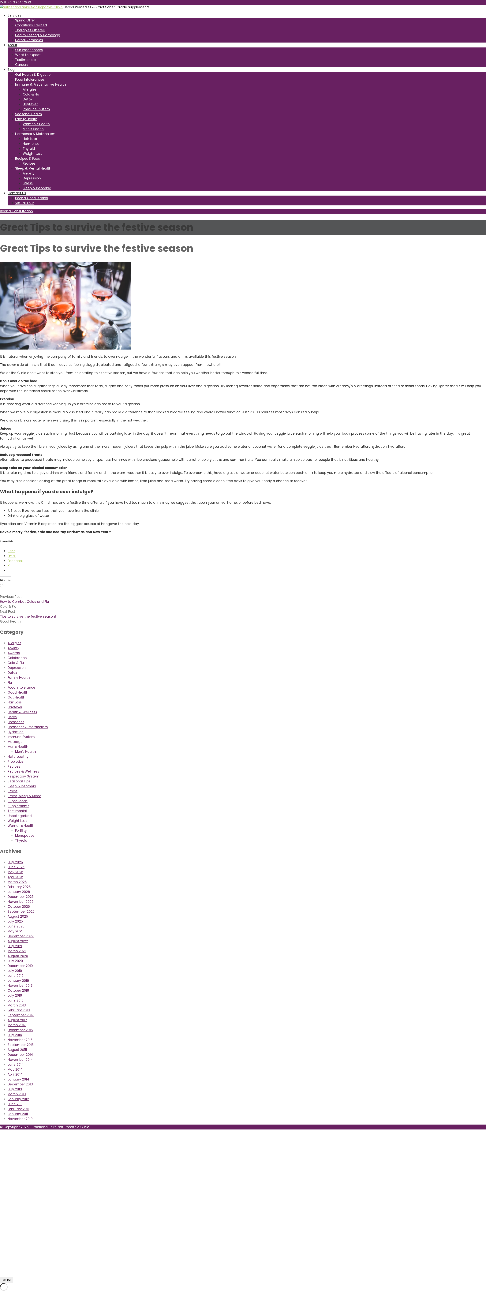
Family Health (26, 119)
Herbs (12, 717)
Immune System (36, 109)
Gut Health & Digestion (34, 74)
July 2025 (15, 921)
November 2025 (20, 901)
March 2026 (17, 882)
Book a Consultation (31, 198)
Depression (32, 178)
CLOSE (6, 1280)
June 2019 (16, 975)
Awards (14, 653)
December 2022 (21, 936)
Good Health (10, 621)
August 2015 (17, 1049)
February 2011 (18, 1109)
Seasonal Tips (19, 781)
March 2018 (17, 1005)
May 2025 (15, 931)
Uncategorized (20, 816)
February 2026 (19, 887)
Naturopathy (18, 756)
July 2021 (15, 946)
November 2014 (20, 1059)
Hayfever (30, 104)
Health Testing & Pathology (37, 35)
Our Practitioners (29, 50)
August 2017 (17, 1020)
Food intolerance (21, 687)
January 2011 (18, 1114)
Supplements (18, 806)
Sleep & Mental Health (33, 168)
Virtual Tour (24, 203)
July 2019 (15, 970)
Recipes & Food (27, 158)
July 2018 (15, 995)
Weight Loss (32, 153)
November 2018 (20, 985)
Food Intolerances (30, 79)
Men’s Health (33, 129)
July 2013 (15, 1089)
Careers (21, 64)
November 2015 (20, 1040)
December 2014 (20, 1054)
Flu (10, 682)
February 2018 (19, 1010)
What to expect (28, 55)
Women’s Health (36, 124)
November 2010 (20, 1119)
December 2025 (21, 896)
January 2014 (18, 1079)
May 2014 (15, 1069)
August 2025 (18, 916)
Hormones (31, 143)
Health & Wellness (22, 712)
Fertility (21, 830)
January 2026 (19, 891)
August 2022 (18, 941)
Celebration (17, 658)
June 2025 (16, 926)
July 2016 (15, 1035)
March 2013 (17, 1094)
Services (14, 15)
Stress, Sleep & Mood (24, 796)
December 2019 (20, 966)
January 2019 (18, 980)
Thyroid (29, 148)
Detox (27, 99)
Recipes (29, 163)
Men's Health (18, 746)
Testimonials (25, 60)
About (12, 45)
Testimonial (17, 811)
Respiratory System (23, 776)
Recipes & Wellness (23, 771)
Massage (15, 742)
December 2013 (20, 1084)
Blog (11, 69)
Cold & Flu (31, 94)
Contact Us (17, 193)
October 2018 (18, 990)
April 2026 (15, 877)
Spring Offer (25, 20)
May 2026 (15, 872)
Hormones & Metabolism (35, 134)
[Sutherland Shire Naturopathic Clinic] (31, 7)
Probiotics (16, 761)
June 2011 (15, 1104)
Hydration (16, 732)
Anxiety (29, 173)
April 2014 (15, 1074)
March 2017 (17, 1025)
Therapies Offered (30, 30)
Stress (28, 183)
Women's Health (21, 825)
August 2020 (18, 956)
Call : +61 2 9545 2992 (15, 2)
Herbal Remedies (29, 40)
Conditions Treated (31, 25)
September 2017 (21, 1015)
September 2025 (21, 911)
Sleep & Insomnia (37, 188)
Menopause (24, 835)
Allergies (29, 89)
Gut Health (16, 697)
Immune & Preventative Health (40, 84)
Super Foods (18, 801)
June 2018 (16, 1000)
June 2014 (16, 1064)
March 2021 (17, 951)
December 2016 (20, 1030)
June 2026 (16, 867)
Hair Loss (30, 139)
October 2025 (19, 906)
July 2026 (15, 862)
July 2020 (15, 961)
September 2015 (21, 1045)
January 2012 (18, 1099)
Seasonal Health (28, 114)
